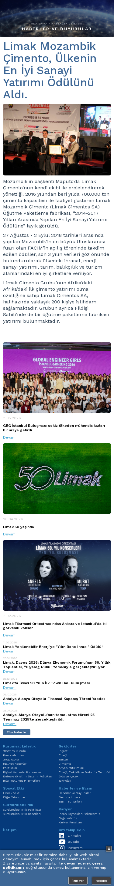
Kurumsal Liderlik (19, 746)
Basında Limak (69, 797)
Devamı (9, 437)
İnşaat (63, 751)
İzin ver (78, 880)
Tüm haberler (17, 732)
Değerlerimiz (68, 818)
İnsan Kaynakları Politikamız (79, 814)
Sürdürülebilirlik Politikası (22, 809)
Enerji (63, 755)
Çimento (65, 763)
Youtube (73, 841)
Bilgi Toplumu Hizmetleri (21, 780)
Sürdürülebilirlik (18, 805)
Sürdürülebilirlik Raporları (22, 814)
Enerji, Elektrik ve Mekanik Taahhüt (84, 772)
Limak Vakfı (11, 793)
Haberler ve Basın (66, 23)
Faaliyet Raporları (15, 763)
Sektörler (67, 746)
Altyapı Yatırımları (71, 768)
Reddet (101, 880)
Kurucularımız (14, 755)
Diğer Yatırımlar (14, 797)
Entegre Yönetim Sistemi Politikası (28, 776)
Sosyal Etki (13, 788)
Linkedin (74, 835)
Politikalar (10, 768)
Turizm (64, 759)
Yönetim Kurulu (14, 751)
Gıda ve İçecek (68, 776)
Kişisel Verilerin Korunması (22, 772)
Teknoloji (65, 780)
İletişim (9, 830)
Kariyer (65, 809)
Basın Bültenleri (70, 801)
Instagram (75, 847)
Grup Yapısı (11, 759)
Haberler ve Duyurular (57, 28)
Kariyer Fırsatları (70, 822)
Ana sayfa (39, 23)
